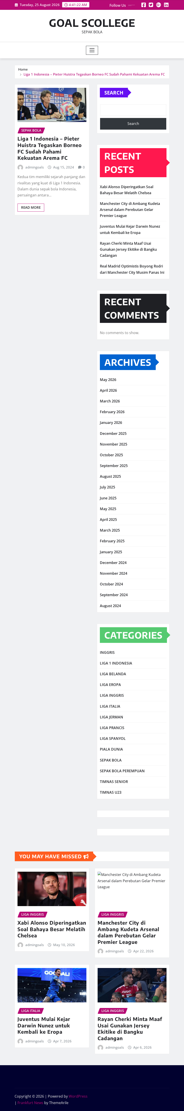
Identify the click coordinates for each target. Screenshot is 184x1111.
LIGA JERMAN (111, 717)
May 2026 (108, 379)
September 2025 (114, 465)
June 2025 (108, 498)
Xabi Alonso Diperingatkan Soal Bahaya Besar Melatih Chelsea (52, 929)
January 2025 (111, 551)
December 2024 (113, 562)
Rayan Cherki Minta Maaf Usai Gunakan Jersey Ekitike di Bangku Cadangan (128, 249)
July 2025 (107, 487)
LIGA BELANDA (113, 673)
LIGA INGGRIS (112, 695)
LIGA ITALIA (110, 706)
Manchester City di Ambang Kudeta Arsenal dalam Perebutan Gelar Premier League (130, 209)
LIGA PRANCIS (112, 727)
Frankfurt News (30, 1102)
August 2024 (110, 605)
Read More (31, 207)
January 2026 (111, 422)
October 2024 (111, 584)
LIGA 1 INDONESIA (116, 663)
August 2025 (110, 476)
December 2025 (113, 433)
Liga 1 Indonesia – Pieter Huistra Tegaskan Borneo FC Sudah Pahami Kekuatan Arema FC (94, 74)
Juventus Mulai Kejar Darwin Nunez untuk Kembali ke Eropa (44, 1025)
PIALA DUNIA (111, 749)
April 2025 (108, 519)
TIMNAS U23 (110, 792)
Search (113, 92)
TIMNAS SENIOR (114, 781)
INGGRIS (107, 652)
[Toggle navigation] (92, 50)
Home (23, 69)
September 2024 (114, 594)
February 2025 (112, 541)
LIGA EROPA (110, 684)
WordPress (78, 1096)
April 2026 (108, 390)
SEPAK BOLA (111, 760)
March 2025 (110, 530)
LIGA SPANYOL (113, 738)
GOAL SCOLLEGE (92, 22)
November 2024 (113, 573)
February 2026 (112, 411)
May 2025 (108, 508)
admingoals (34, 167)
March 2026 (110, 401)
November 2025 (113, 444)
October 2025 (111, 454)
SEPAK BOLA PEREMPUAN (122, 770)
